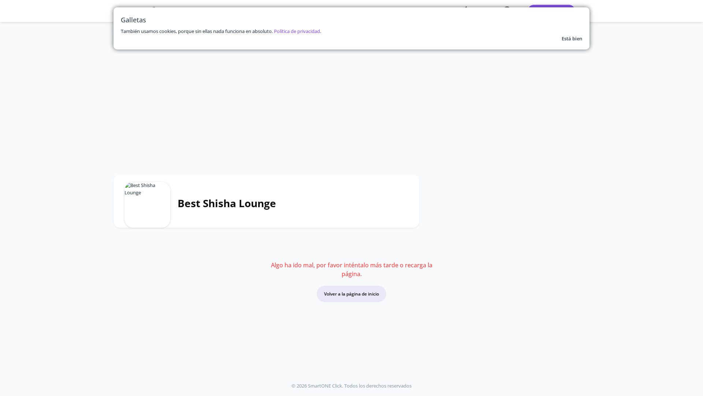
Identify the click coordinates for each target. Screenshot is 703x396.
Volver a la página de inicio (351, 294)
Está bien (572, 38)
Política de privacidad (297, 31)
